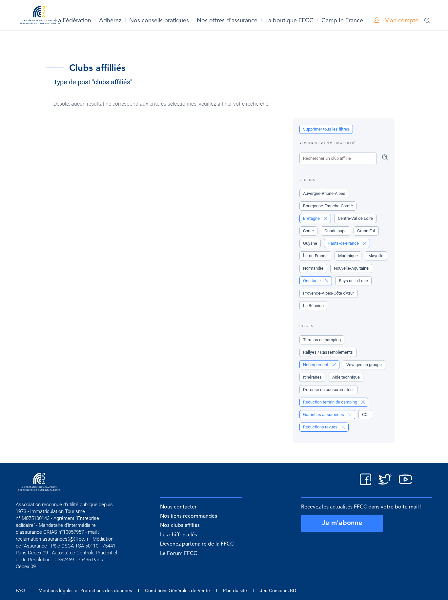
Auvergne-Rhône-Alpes (324, 193)
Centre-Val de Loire (355, 218)
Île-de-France (315, 255)
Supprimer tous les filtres (326, 129)
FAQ (20, 591)
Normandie (313, 268)
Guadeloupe (335, 230)
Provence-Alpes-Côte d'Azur (328, 293)
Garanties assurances (324, 414)
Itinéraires (312, 377)
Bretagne (312, 218)
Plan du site (235, 591)
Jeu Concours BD (278, 591)
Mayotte (375, 255)
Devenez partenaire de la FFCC (197, 544)
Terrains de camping (322, 339)
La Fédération (73, 21)
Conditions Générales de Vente (177, 591)
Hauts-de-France (344, 243)
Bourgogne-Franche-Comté (328, 205)
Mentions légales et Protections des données (85, 591)
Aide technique (346, 377)
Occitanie (312, 280)
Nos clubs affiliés (180, 525)
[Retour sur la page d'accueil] (39, 16)
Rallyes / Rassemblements (328, 352)
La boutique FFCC (289, 21)
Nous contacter (178, 507)
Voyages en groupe (364, 364)
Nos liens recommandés (188, 516)
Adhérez (110, 21)
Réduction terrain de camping (330, 402)
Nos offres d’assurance (227, 21)
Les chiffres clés (178, 535)
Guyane (310, 243)
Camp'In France (342, 21)
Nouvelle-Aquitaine (351, 268)
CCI (365, 414)
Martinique (348, 255)
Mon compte (400, 21)
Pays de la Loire (353, 280)
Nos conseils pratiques (159, 21)
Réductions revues (320, 426)
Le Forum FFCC (178, 553)
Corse (308, 230)
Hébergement (316, 364)
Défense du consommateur (328, 389)
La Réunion (313, 305)
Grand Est (366, 230)
